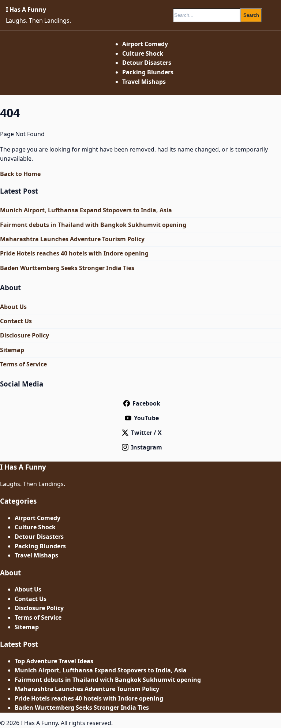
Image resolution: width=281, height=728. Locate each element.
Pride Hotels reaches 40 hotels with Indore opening (74, 253)
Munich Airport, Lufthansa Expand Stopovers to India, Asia (86, 210)
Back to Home (20, 174)
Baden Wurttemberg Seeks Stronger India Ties (67, 268)
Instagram (146, 447)
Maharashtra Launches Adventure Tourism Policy (72, 239)
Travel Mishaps (144, 82)
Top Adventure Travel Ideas (54, 661)
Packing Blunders (147, 72)
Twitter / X (146, 433)
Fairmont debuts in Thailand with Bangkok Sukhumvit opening (93, 225)
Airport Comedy (145, 44)
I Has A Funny (26, 9)
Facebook (146, 403)
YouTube (146, 418)
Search (251, 15)
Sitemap (12, 350)
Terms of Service (23, 364)
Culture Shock (142, 53)
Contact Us (16, 321)
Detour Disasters (146, 63)
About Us (13, 307)
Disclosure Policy (24, 335)
